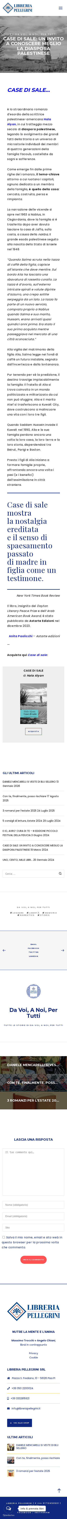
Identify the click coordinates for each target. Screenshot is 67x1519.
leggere (18, 912)
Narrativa (27, 915)
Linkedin (33, 956)
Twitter (34, 952)
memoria (51, 912)
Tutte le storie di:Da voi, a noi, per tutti (33, 1025)
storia (45, 915)
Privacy (33, 1353)
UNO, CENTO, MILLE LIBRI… (18, 860)
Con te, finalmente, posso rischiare (24, 796)
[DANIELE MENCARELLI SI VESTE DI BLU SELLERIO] (10, 1447)
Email (34, 944)
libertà (34, 912)
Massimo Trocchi (22, 1340)
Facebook (33, 948)
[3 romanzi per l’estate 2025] (10, 1473)
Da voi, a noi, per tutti (36, 34)
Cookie (33, 1357)
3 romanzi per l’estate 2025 (19, 810)
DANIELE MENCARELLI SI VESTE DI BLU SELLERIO (29, 781)
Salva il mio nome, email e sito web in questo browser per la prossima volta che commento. (32, 1242)
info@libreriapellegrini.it (26, 1408)
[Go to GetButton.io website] (8, 1515)
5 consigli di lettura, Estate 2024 (22, 821)
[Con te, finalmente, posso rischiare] (10, 1460)
